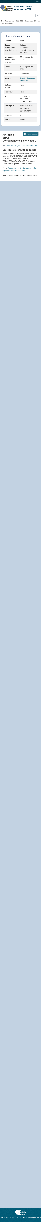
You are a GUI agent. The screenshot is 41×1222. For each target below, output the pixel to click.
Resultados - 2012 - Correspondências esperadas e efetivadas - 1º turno (19, 169)
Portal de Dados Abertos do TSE (23, 8)
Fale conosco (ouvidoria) (9, 1217)
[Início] (2, 21)
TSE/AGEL (19, 21)
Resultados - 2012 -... (32, 21)
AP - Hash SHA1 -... (8, 23)
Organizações (9, 21)
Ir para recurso (32, 134)
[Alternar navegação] (37, 15)
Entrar (37, 2)
